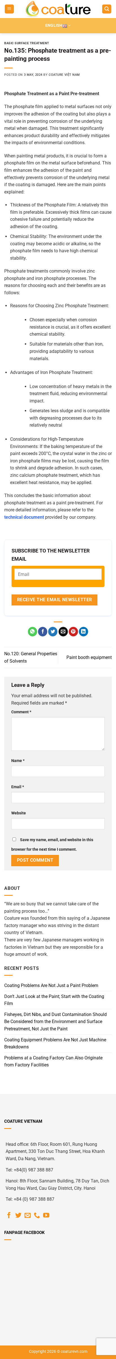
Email (17, 787)
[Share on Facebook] (42, 631)
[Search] (106, 9)
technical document (24, 517)
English (54, 25)
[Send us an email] (27, 1215)
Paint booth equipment (89, 657)
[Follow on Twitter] (18, 1215)
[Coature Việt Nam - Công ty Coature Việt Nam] (58, 9)
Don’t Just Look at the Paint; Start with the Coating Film (54, 1000)
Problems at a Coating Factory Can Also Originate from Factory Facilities (53, 1061)
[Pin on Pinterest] (73, 631)
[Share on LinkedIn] (83, 631)
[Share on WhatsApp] (32, 631)
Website (18, 813)
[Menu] (9, 9)
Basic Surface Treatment (26, 43)
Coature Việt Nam (64, 75)
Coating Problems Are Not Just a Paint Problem (51, 985)
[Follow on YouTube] (46, 1215)
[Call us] (37, 1215)
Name (17, 760)
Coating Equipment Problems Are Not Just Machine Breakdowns (55, 1043)
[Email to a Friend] (63, 631)
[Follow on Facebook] (9, 1215)
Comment (21, 712)
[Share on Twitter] (52, 631)
